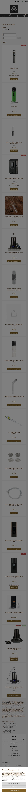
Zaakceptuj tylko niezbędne (14, 783)
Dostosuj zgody (14, 786)
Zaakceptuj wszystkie (14, 790)
